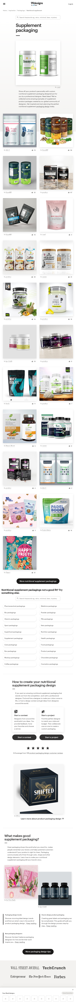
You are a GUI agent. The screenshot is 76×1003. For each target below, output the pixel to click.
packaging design (43, 106)
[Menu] (4, 4)
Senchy (8, 403)
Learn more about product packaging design (41, 819)
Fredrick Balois (46, 530)
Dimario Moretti (10, 446)
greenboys (45, 192)
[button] (73, 990)
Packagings (21, 10)
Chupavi (8, 572)
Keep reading (31, 923)
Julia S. (8, 150)
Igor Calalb (9, 361)
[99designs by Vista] (36, 4)
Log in (70, 4)
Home (5, 10)
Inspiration (12, 10)
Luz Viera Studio (11, 900)
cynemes (44, 277)
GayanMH (45, 150)
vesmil (58, 87)
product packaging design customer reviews (46, 753)
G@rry (18, 816)
